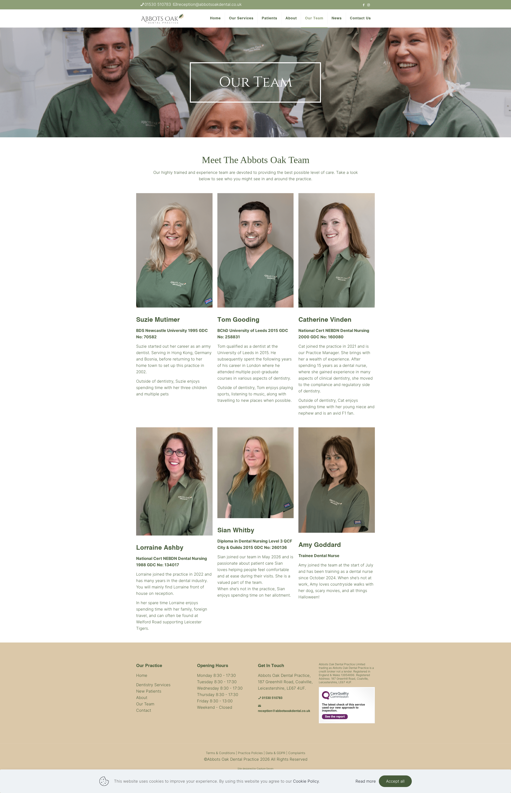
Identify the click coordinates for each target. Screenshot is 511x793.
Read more (366, 781)
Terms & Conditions (220, 753)
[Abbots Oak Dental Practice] (162, 18)
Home (141, 675)
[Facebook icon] (363, 5)
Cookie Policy (306, 781)
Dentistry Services (153, 684)
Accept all (395, 781)
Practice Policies (250, 753)
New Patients (148, 691)
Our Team (145, 704)
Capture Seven (265, 768)
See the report (335, 716)
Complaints (296, 753)
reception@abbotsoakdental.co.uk (209, 4)
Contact (143, 710)
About (141, 697)
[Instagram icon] (368, 5)
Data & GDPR (275, 753)
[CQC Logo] (335, 698)
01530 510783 (158, 4)
